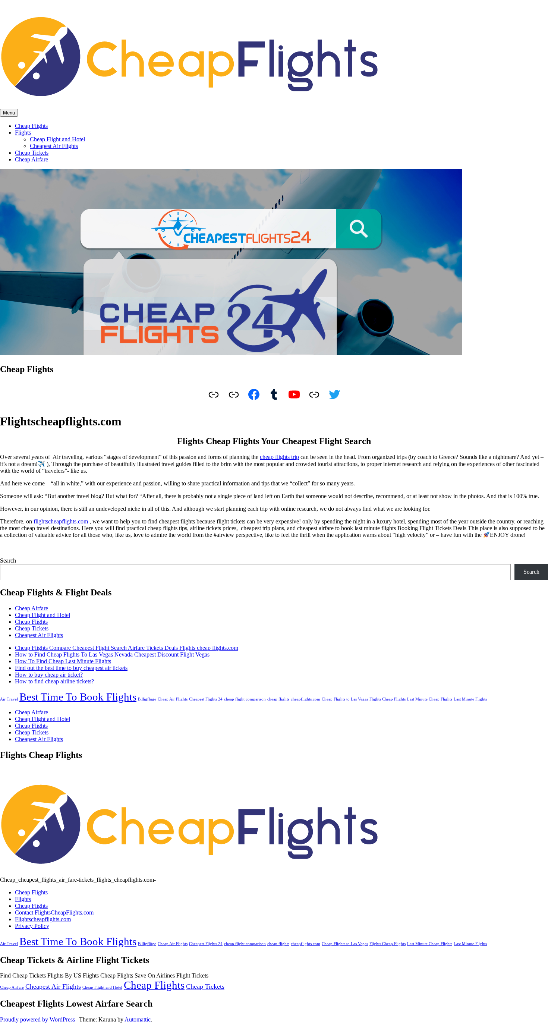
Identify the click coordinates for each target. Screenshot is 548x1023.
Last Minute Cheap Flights (429, 699)
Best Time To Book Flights (77, 697)
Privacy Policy (32, 926)
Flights (23, 132)
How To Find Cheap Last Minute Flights (63, 661)
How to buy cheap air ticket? (49, 674)
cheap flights (278, 699)
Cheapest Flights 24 (206, 699)
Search (8, 560)
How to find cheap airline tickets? (54, 681)
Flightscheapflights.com (43, 919)
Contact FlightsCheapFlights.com (54, 912)
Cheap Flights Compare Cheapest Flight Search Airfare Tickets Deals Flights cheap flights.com (126, 648)
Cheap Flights (31, 126)
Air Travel (9, 699)
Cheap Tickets (31, 152)
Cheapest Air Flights (54, 146)
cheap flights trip (279, 457)
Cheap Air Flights (173, 699)
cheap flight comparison (245, 699)
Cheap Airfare (31, 159)
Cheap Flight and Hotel (57, 139)
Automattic (138, 1019)
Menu (9, 113)
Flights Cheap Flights (387, 699)
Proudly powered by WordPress (37, 1019)
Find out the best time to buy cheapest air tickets (71, 668)
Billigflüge (147, 699)
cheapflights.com (305, 699)
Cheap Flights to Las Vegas (345, 699)
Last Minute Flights (470, 699)
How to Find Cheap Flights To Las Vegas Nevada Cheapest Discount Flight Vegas (112, 654)
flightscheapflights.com (60, 521)
